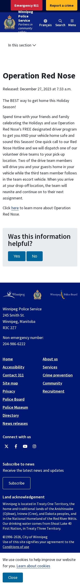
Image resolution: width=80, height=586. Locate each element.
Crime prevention (58, 375)
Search (60, 25)
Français (45, 25)
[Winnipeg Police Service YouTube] (25, 446)
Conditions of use (16, 546)
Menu (72, 25)
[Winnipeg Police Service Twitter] (6, 446)
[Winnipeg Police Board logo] (63, 295)
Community (52, 383)
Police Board (13, 399)
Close (12, 577)
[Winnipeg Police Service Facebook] (16, 446)
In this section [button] (20, 45)
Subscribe (16, 483)
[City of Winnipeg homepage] (14, 295)
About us (50, 359)
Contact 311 (13, 375)
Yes (17, 256)
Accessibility (13, 367)
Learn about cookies (33, 565)
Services (50, 367)
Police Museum (15, 407)
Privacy (9, 391)
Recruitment (53, 391)
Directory (11, 415)
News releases (15, 423)
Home (8, 359)
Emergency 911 (26, 5)
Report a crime (62, 5)
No (34, 256)
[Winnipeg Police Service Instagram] (34, 446)
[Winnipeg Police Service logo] (37, 294)
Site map (10, 383)
